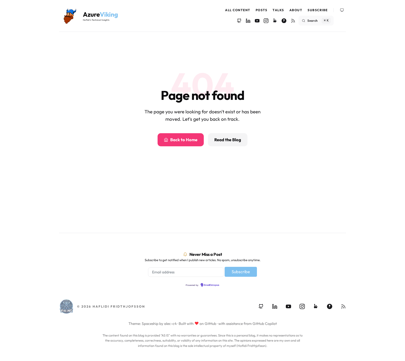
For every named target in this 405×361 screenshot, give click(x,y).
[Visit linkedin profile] (274, 306)
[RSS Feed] (293, 20)
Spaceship (150, 323)
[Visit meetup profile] (316, 306)
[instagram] (266, 20)
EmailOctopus (211, 285)
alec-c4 (170, 323)
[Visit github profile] (261, 306)
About (295, 10)
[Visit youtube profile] (288, 306)
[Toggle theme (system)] (342, 10)
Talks (278, 10)
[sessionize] (284, 20)
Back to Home (183, 139)
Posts (261, 10)
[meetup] (275, 20)
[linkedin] (248, 20)
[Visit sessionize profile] (329, 306)
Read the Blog (227, 139)
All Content (237, 10)
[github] (239, 20)
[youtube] (257, 20)
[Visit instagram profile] (302, 306)
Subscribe (318, 10)
